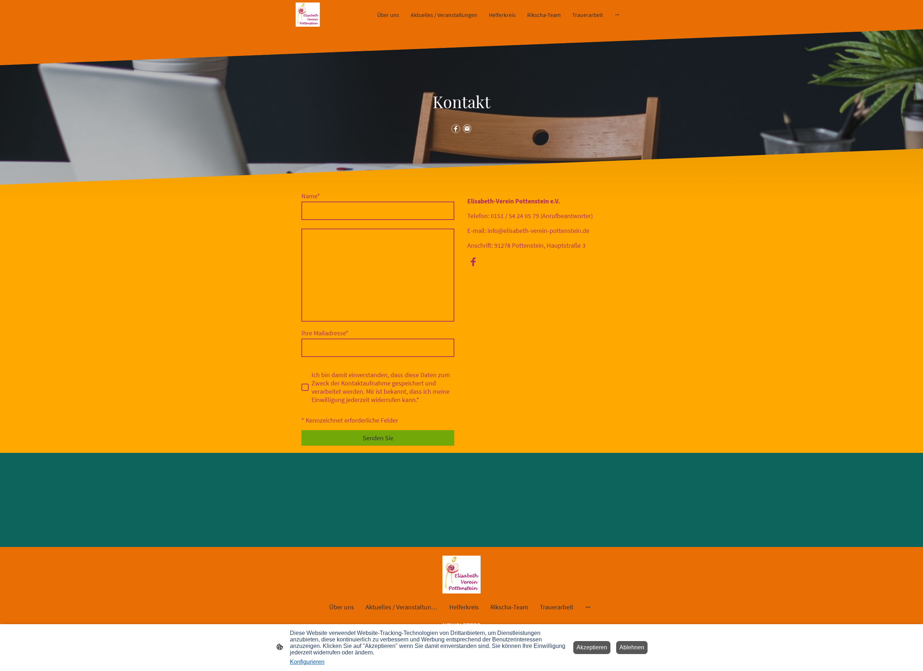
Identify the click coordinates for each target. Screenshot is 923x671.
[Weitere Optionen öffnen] (617, 15)
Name (310, 196)
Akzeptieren (592, 647)
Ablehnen (631, 647)
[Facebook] (455, 128)
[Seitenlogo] (308, 15)
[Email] (467, 128)
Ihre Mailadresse (325, 333)
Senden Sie (378, 438)
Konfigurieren (307, 662)
